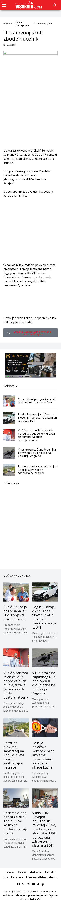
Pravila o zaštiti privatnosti (41, 877)
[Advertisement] (30, 117)
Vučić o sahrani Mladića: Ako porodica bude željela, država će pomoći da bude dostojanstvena (36, 435)
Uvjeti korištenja (13, 877)
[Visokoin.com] (29, 5)
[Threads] (43, 884)
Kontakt (50, 871)
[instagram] (28, 884)
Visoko (10, 871)
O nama (22, 871)
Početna (7, 23)
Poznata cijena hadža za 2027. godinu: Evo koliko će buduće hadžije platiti (15, 823)
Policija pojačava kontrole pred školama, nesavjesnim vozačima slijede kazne (43, 755)
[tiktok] (38, 884)
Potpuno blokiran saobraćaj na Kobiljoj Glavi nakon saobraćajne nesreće (38, 470)
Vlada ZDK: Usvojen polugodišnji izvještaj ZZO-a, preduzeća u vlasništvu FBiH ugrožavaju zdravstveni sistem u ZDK (44, 829)
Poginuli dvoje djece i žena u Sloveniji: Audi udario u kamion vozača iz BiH (37, 418)
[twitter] (23, 884)
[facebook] (18, 884)
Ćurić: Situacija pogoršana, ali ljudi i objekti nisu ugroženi (36, 400)
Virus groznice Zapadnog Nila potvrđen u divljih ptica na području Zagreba (37, 453)
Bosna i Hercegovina (22, 23)
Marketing (36, 871)
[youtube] (33, 884)
